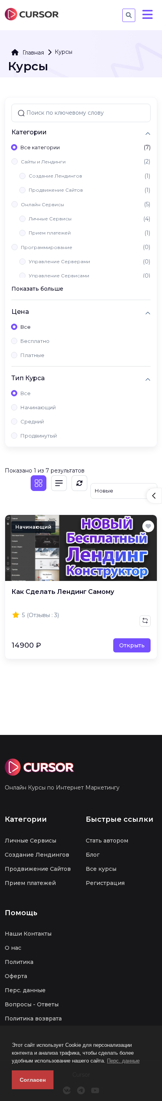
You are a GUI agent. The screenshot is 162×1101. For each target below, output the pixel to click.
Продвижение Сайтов (56, 190)
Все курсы (101, 868)
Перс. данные (123, 1061)
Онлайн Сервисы (42, 204)
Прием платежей (50, 233)
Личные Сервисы (50, 219)
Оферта (16, 976)
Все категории (40, 147)
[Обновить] (79, 483)
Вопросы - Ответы (32, 1004)
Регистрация (105, 883)
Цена (20, 311)
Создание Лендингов (55, 176)
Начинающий (38, 407)
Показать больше (37, 288)
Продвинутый (38, 435)
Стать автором (107, 840)
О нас (13, 947)
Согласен (33, 1080)
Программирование (46, 247)
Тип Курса (28, 378)
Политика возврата (33, 1018)
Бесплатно (35, 341)
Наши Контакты (28, 933)
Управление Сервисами (59, 275)
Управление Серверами (59, 261)
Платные (32, 355)
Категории (29, 132)
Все (25, 327)
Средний (32, 421)
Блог (92, 854)
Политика (19, 961)
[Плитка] (38, 483)
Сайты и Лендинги (43, 162)
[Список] (59, 483)
